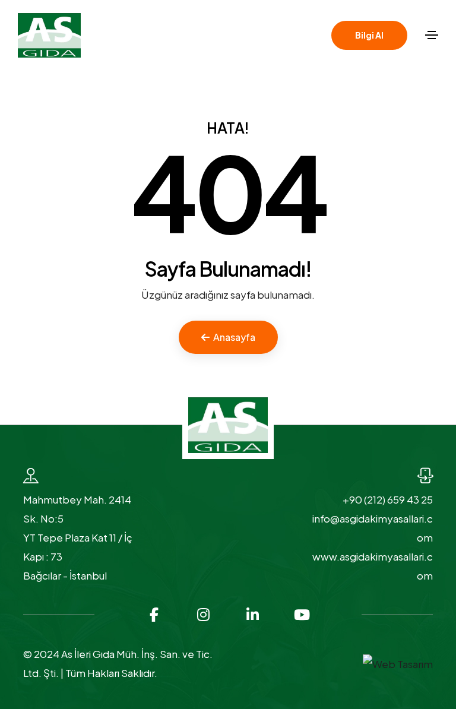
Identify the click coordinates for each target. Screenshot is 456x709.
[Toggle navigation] (431, 35)
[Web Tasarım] (398, 662)
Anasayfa (234, 337)
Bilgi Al (369, 35)
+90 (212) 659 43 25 (388, 499)
